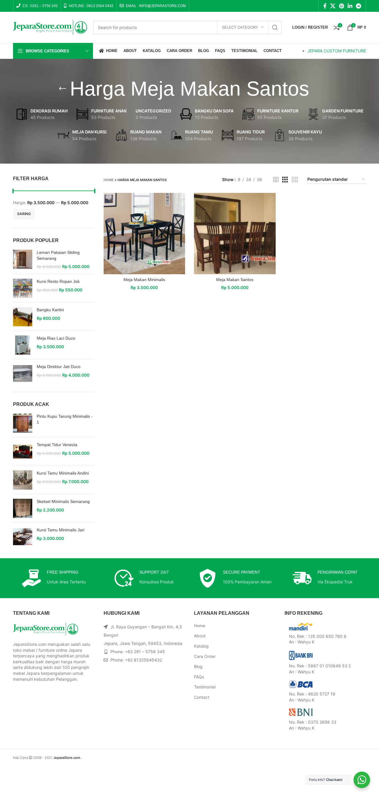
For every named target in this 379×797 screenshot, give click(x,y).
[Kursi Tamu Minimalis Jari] (22, 536)
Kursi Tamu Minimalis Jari (60, 529)
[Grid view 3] (285, 179)
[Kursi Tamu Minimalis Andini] (22, 480)
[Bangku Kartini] (22, 316)
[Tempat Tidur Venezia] (22, 451)
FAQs (199, 676)
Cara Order (205, 656)
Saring (24, 214)
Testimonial (205, 686)
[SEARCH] (275, 27)
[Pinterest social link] (341, 5)
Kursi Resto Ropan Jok (58, 281)
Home (109, 180)
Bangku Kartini (50, 309)
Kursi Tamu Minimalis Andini (63, 473)
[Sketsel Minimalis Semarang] (22, 508)
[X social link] (332, 5)
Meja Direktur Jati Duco (59, 366)
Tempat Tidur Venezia (57, 444)
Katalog (201, 645)
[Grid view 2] (276, 179)
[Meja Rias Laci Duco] (22, 345)
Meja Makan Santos (234, 279)
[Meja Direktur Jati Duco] (22, 373)
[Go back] (62, 89)
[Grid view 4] (295, 179)
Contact (201, 697)
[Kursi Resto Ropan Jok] (22, 288)
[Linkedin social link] (350, 5)
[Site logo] (50, 26)
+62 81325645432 (143, 659)
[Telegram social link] (358, 5)
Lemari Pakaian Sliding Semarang (58, 255)
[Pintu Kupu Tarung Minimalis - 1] (22, 423)
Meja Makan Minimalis (144, 279)
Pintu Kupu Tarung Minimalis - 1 (65, 419)
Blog (198, 666)
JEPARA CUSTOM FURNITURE (336, 50)
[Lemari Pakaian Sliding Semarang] (22, 260)
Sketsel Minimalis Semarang (63, 501)
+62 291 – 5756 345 (145, 651)
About (199, 635)
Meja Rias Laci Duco (56, 338)
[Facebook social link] (325, 5)
